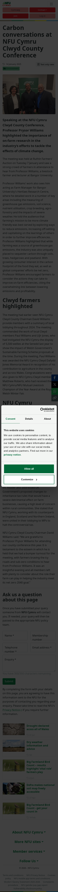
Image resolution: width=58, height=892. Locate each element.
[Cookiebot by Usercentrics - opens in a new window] (41, 410)
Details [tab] (29, 418)
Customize (27, 479)
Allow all (29, 468)
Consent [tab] (10, 418)
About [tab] (47, 418)
